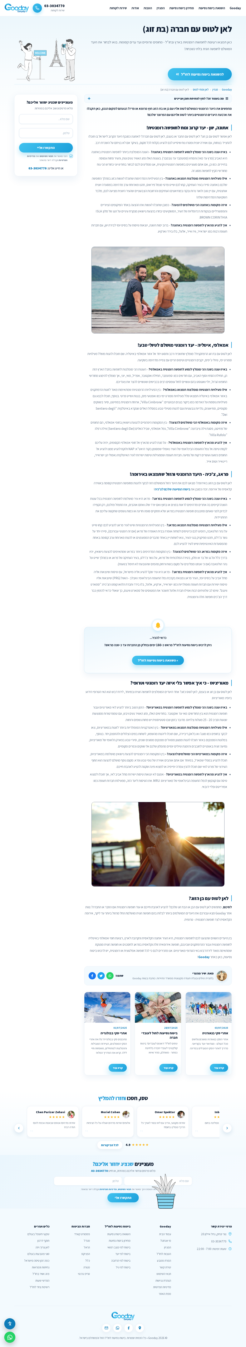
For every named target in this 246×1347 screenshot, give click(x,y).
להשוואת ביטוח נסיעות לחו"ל (202, 73)
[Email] (106, 1328)
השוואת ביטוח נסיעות (212, 8)
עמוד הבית (165, 1234)
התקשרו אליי (46, 148)
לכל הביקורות (110, 1145)
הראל (87, 1247)
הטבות (148, 8)
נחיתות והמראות (40, 1267)
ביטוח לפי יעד (122, 1254)
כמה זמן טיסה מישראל (36, 1261)
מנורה (86, 1267)
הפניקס (85, 1254)
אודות (135, 8)
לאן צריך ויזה (42, 1247)
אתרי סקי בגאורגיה (215, 1033)
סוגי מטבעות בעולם (38, 1254)
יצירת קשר (165, 1267)
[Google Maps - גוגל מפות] (139, 1328)
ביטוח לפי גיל (123, 1267)
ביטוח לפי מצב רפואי (118, 1247)
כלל (87, 1261)
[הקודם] (227, 1128)
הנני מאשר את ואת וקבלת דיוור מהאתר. (47, 158)
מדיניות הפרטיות (108, 1189)
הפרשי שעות (42, 1281)
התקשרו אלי (123, 1198)
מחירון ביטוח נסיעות (181, 8)
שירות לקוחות (118, 8)
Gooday (235, 8)
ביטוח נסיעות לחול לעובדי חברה (159, 1035)
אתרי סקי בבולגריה (114, 1033)
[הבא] (18, 1128)
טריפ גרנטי (84, 1274)
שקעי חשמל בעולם (38, 1234)
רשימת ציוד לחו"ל (39, 1287)
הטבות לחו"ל (164, 1254)
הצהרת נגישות (163, 1281)
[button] (9, 1323)
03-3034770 (37, 168)
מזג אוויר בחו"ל (40, 1274)
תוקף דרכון (43, 1241)
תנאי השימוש (46, 156)
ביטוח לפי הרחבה (120, 1261)
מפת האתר (165, 1294)
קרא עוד (219, 1068)
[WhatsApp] (117, 1328)
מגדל (87, 1241)
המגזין (161, 8)
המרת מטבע (164, 1261)
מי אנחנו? (165, 1241)
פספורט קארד (82, 1234)
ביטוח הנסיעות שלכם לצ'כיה (172, 489)
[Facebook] (128, 1328)
